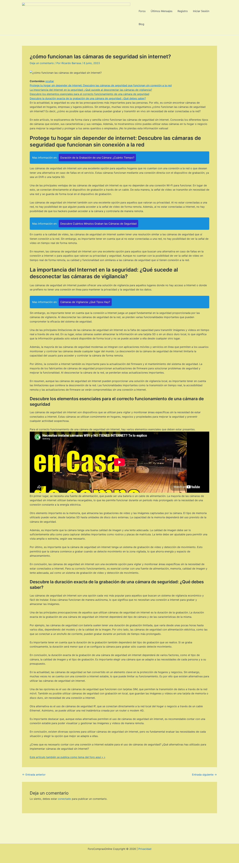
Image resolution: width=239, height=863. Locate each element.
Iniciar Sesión (201, 11)
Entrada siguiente (204, 774)
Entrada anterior (34, 774)
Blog (141, 24)
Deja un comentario (42, 63)
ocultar (49, 81)
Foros (142, 11)
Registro (183, 11)
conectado (64, 798)
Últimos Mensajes (161, 11)
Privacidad (144, 848)
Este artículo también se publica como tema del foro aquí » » (67, 757)
